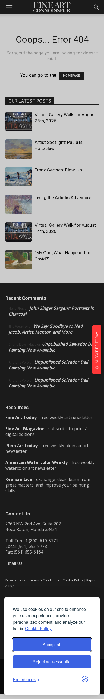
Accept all (52, 644)
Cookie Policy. (38, 628)
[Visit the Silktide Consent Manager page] (84, 679)
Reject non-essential (52, 662)
